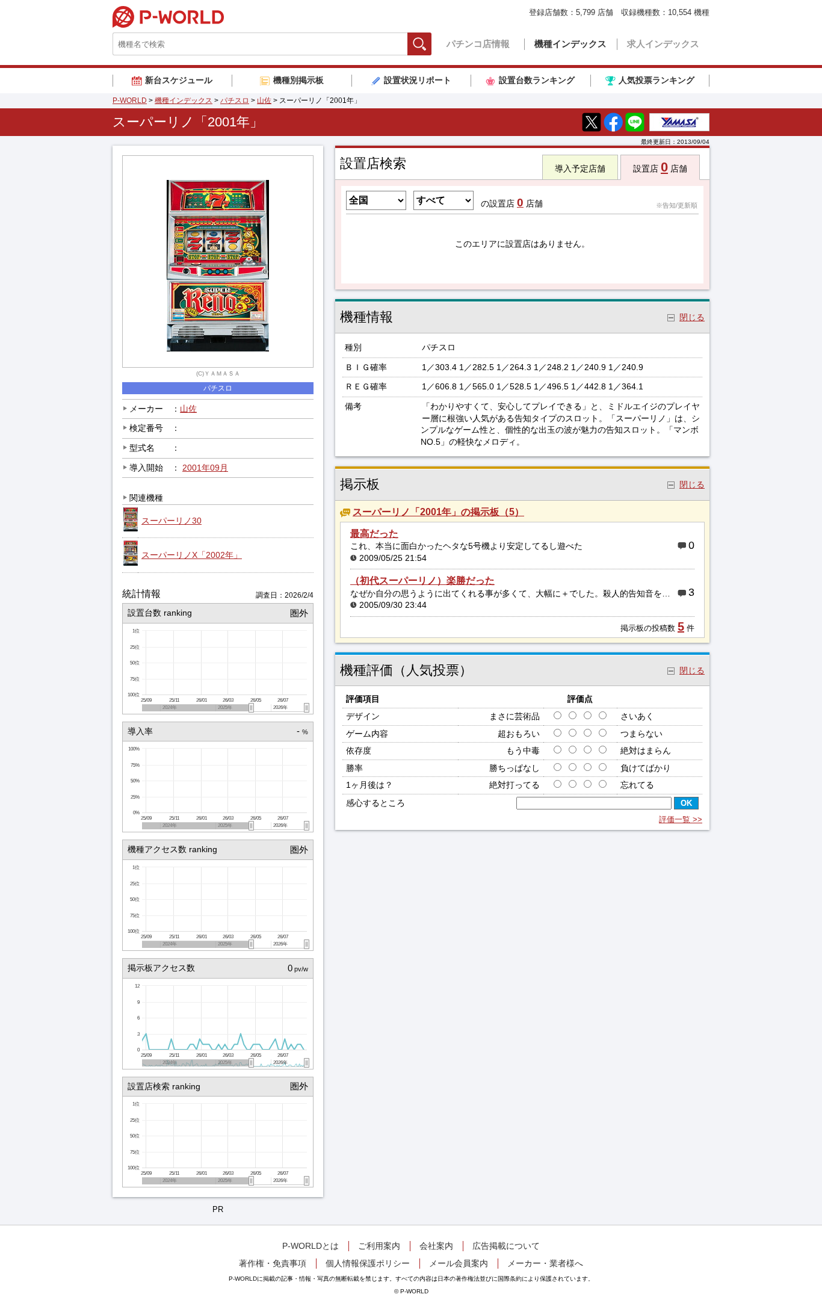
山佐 (264, 100)
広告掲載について (506, 1246)
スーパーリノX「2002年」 (191, 555)
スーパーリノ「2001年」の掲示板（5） (438, 512)
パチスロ (234, 100)
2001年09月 (205, 467)
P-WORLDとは (310, 1246)
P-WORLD (168, 17)
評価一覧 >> (680, 819)
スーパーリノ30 (171, 520)
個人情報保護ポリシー (368, 1263)
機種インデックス (570, 44)
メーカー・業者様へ (545, 1263)
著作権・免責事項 (272, 1263)
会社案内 (436, 1246)
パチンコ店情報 (478, 44)
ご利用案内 (379, 1246)
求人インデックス (663, 44)
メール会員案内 (458, 1263)
